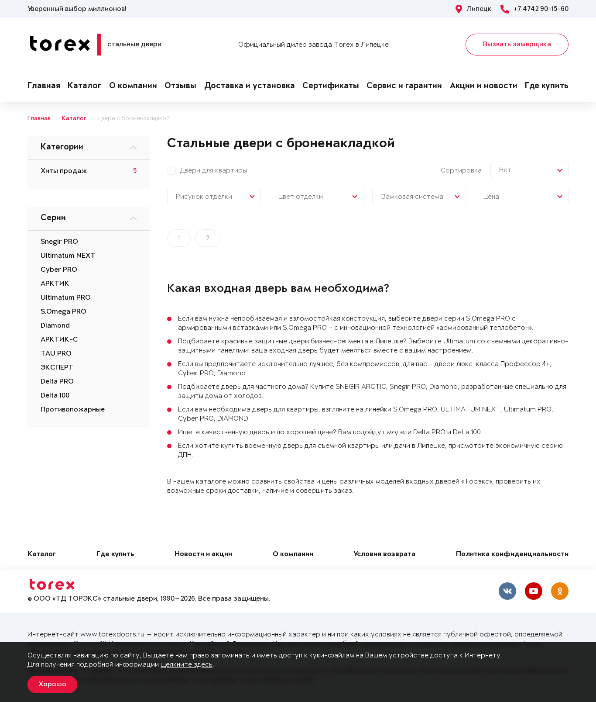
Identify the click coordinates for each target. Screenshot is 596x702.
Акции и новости (483, 86)
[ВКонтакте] (507, 591)
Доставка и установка (249, 86)
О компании (133, 86)
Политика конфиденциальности (512, 554)
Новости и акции (203, 554)
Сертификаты (330, 86)
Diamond (55, 326)
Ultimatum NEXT (68, 256)
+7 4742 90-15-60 (541, 9)
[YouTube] (533, 591)
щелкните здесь (186, 664)
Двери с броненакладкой (134, 118)
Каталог (84, 86)
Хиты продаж (64, 171)
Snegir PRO (59, 242)
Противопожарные (73, 410)
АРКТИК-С (59, 340)
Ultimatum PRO (66, 298)
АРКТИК (55, 284)
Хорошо (52, 684)
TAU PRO (56, 354)
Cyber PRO (59, 270)
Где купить (547, 86)
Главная (43, 86)
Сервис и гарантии (404, 86)
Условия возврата (384, 554)
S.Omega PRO (63, 312)
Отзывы (180, 86)
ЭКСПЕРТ (57, 368)
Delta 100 (55, 396)
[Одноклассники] (560, 591)
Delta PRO (57, 382)
